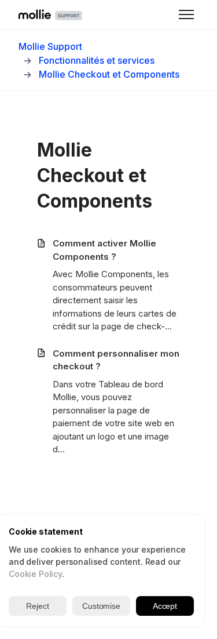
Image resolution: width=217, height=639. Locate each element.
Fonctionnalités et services (97, 60)
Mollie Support (50, 46)
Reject (37, 606)
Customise (101, 606)
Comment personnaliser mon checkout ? (116, 360)
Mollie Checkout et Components (109, 74)
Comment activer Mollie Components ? (104, 250)
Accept (165, 606)
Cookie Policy (35, 574)
